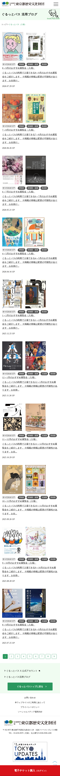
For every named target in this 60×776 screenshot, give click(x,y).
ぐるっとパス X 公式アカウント (21, 671)
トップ (4, 24)
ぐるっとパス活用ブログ (18, 677)
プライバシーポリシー (30, 707)
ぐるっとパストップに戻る (30, 686)
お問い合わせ (30, 698)
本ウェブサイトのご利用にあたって (30, 702)
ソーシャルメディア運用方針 (30, 712)
